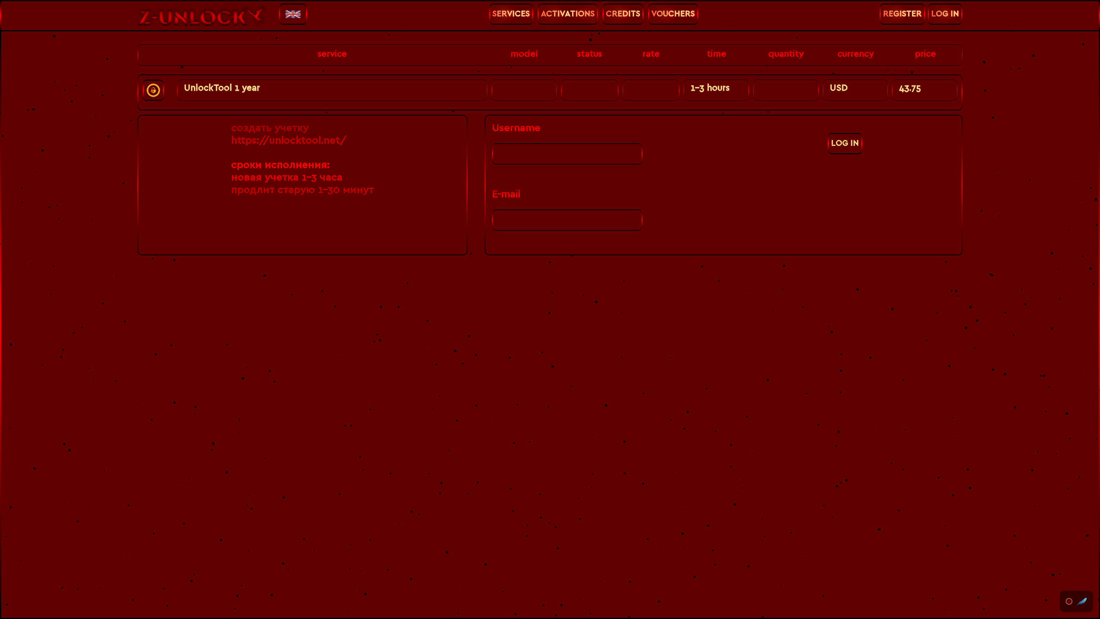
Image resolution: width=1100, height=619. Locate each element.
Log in (845, 143)
